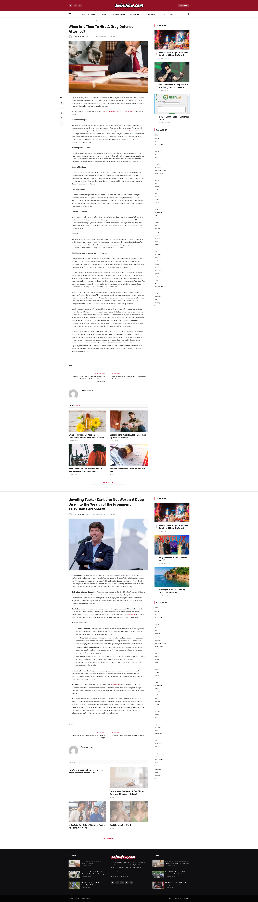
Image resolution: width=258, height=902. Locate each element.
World (173, 14)
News (156, 248)
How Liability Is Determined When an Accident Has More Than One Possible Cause (177, 873)
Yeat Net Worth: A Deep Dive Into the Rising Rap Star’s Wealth (173, 86)
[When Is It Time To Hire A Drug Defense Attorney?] (108, 67)
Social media (158, 270)
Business (92, 14)
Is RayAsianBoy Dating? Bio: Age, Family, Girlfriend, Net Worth (87, 826)
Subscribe (183, 5)
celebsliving (132, 614)
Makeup (156, 232)
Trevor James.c (79, 36)
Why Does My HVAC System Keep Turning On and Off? (91, 862)
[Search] (188, 14)
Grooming (157, 206)
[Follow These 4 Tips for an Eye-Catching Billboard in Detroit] (171, 39)
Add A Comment (108, 482)
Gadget (156, 196)
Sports (156, 273)
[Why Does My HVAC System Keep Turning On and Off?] (74, 863)
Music (156, 244)
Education (157, 167)
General (156, 203)
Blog (155, 157)
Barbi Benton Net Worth (120, 825)
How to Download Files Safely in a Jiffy (174, 118)
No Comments (102, 36)
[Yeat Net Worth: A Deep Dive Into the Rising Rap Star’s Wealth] (171, 72)
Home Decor (158, 212)
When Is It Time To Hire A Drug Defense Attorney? (128, 735)
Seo (155, 267)
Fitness (156, 186)
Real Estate (158, 261)
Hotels (156, 215)
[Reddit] (61, 113)
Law (155, 225)
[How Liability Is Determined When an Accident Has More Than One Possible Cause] (158, 874)
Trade (156, 290)
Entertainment (118, 14)
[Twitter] (61, 108)
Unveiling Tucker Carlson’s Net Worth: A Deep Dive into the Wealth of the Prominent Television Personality (89, 379)
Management (158, 235)
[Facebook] (61, 103)
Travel (156, 293)
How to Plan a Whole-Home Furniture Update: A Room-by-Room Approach (177, 862)
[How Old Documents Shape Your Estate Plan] (129, 455)
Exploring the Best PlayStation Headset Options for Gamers (128, 436)
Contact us (186, 898)
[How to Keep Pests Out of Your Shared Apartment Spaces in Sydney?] (129, 777)
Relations (157, 264)
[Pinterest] (61, 118)
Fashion (156, 180)
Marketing (157, 238)
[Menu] (70, 14)
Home (83, 14)
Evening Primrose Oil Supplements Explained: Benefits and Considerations (86, 436)
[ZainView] (129, 5)
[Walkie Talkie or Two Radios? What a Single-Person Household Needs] (87, 455)
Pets (155, 251)
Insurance (157, 219)
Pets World (150, 14)
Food (156, 190)
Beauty (156, 151)
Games (156, 199)
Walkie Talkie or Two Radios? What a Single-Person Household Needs (85, 469)
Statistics (157, 277)
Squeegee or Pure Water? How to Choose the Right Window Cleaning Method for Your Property (92, 873)
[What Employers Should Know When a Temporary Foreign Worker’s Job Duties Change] (158, 885)
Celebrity (157, 164)
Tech (162, 14)
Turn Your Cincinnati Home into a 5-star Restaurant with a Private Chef (86, 771)
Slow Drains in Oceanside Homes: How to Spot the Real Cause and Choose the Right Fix (91, 884)
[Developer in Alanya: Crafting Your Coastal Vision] (171, 577)
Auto (156, 148)
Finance (156, 183)
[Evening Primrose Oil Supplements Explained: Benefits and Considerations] (87, 421)
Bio (155, 154)
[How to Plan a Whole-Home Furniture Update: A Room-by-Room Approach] (158, 863)
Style (156, 280)
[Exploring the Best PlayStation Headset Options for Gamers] (129, 421)
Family (156, 177)
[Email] (61, 123)
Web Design (157, 296)
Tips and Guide (158, 286)
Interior (156, 222)
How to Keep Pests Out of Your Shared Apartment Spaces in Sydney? (127, 792)
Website (156, 299)
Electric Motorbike (160, 170)
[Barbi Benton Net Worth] (129, 811)
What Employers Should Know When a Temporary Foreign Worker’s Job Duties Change (176, 884)
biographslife (115, 685)
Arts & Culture (158, 144)
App (155, 141)
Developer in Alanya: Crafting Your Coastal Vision (172, 591)
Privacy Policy (177, 898)
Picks (156, 257)
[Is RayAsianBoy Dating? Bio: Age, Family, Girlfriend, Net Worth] (87, 811)
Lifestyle (134, 14)
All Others (157, 135)
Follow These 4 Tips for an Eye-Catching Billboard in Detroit (173, 53)
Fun (155, 193)
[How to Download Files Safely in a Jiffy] (171, 104)
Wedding (157, 303)
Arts (104, 14)
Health (156, 209)
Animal (156, 138)
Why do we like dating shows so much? (173, 558)
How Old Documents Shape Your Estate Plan (127, 469)
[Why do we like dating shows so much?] (171, 545)
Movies (156, 241)
